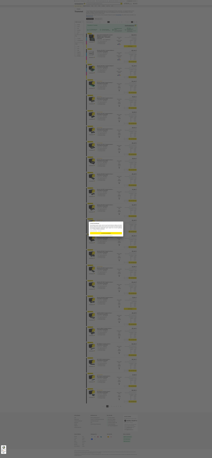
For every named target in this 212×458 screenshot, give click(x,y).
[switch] (4, 452)
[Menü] (5, 446)
